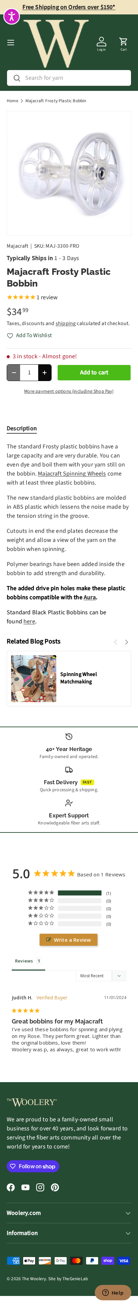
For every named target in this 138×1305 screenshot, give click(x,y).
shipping (66, 323)
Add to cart (94, 372)
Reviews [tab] (24, 961)
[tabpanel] (69, 534)
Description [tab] (22, 428)
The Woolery (34, 1279)
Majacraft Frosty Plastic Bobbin (55, 101)
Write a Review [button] (72, 939)
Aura (90, 597)
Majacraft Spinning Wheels (72, 474)
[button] (124, 42)
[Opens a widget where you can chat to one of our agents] (112, 1293)
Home (12, 101)
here (29, 621)
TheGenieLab (75, 1279)
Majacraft (17, 246)
